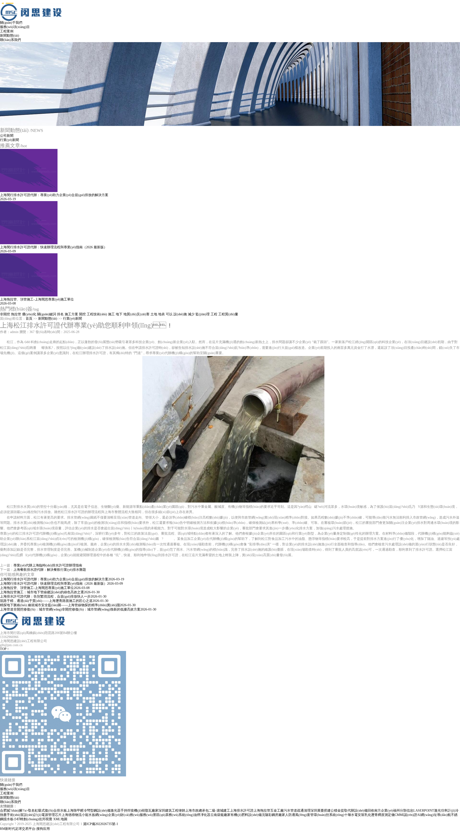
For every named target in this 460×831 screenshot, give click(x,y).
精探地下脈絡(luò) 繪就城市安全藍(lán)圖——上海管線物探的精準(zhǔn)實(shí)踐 (68, 605)
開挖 (82, 314)
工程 (214, 314)
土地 (153, 314)
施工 (111, 314)
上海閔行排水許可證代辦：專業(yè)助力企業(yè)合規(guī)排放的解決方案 (62, 579)
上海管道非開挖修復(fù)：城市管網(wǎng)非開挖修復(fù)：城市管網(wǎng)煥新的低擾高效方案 (78, 609)
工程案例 (6, 31)
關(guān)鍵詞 (46, 314)
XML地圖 (60, 819)
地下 (119, 314)
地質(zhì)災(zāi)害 (136, 314)
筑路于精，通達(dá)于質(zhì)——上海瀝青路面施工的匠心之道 (54, 601)
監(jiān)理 (203, 314)
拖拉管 (16, 314)
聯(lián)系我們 (10, 40)
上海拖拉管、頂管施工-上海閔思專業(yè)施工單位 (45, 588)
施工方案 (71, 314)
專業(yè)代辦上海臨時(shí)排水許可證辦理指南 (47, 565)
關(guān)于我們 (11, 22)
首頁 (29, 318)
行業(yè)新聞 (9, 140)
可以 (169, 314)
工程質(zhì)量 (228, 314)
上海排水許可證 (241, 810)
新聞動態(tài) (9, 35)
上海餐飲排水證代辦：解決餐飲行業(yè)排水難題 (49, 569)
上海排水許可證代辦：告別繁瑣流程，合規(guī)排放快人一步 (53, 596)
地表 (161, 314)
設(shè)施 (180, 314)
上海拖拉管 (261, 810)
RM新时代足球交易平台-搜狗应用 (25, 829)
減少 (191, 314)
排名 (60, 314)
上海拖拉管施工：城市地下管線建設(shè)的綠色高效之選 (50, 592)
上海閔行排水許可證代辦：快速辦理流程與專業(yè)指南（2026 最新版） (61, 583)
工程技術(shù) (97, 314)
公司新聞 (6, 135)
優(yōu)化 (29, 314)
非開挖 (5, 314)
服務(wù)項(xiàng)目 (15, 27)
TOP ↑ (4, 649)
